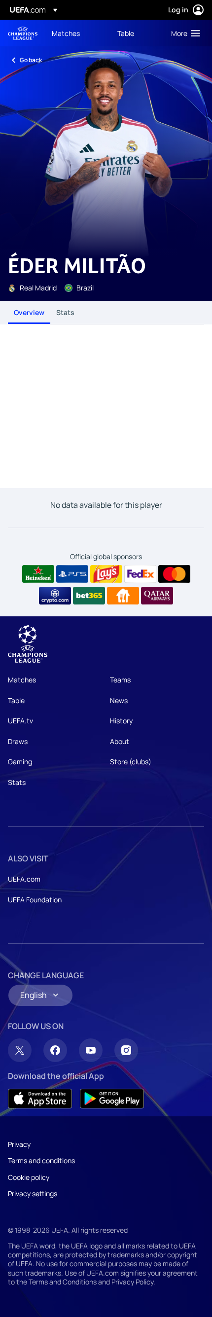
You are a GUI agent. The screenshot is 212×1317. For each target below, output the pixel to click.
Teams (120, 679)
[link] (65, 33)
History (121, 720)
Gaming (20, 761)
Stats (65, 312)
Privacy (19, 1144)
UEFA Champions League (22, 33)
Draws (18, 741)
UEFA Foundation (35, 899)
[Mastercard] (174, 574)
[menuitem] (76, 33)
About (119, 741)
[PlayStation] (72, 574)
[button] (183, 33)
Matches (22, 679)
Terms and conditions (41, 1160)
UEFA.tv (20, 720)
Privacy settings (32, 1193)
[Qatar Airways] (157, 596)
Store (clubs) (130, 761)
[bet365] (89, 596)
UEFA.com (24, 879)
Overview (29, 312)
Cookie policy (28, 1177)
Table (16, 700)
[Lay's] (106, 574)
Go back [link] (31, 60)
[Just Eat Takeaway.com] (123, 596)
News (119, 700)
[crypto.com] (55, 596)
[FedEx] (140, 574)
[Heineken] (38, 574)
